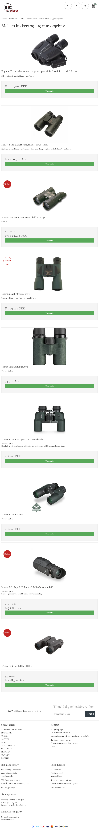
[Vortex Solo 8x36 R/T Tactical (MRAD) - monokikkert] (49, 567)
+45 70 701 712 (65, 740)
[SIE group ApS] (49, 7)
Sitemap (54, 747)
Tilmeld (90, 714)
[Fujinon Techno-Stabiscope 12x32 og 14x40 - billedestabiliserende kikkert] (49, 51)
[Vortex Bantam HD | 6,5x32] (49, 346)
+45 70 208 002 (35, 710)
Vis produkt (49, 91)
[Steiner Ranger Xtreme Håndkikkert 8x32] (49, 197)
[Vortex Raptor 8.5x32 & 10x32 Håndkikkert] (49, 419)
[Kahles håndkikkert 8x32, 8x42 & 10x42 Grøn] (49, 124)
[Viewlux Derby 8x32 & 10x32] (49, 274)
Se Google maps (8, 788)
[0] (93, 6)
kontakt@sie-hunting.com (67, 743)
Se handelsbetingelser (10, 817)
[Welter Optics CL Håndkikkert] (49, 646)
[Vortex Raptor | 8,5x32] (49, 494)
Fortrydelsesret (7, 820)
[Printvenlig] (97, 19)
